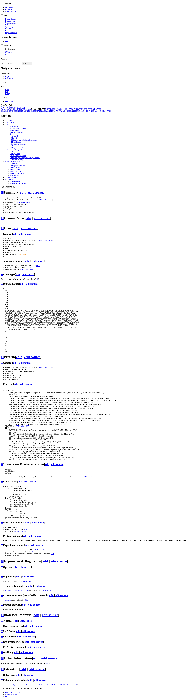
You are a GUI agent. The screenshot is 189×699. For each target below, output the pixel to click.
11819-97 (67, 109)
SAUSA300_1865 (45, 200)
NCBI (38, 266)
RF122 (71, 111)
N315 (15, 109)
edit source (36, 192)
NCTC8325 (21, 109)
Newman (28, 109)
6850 (72, 109)
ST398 (76, 111)
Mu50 (67, 111)
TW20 (91, 111)
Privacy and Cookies (12, 692)
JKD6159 (20, 111)
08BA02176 (60, 109)
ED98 (92, 109)
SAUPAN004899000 (23, 202)
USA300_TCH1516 (100, 111)
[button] (2, 15)
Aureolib (8, 600)
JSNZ (47, 109)
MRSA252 (38, 111)
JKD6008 (13, 111)
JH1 (5, 111)
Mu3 (63, 111)
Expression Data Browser (17, 591)
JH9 (8, 111)
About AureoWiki (11, 694)
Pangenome (5, 109)
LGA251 (27, 111)
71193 (76, 109)
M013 (32, 111)
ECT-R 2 (82, 109)
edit (23, 192)
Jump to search (19, 107)
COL (11, 109)
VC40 (109, 111)
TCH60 (86, 111)
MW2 (60, 111)
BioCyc (30, 268)
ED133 (87, 109)
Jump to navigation (7, 107)
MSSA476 (54, 111)
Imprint (7, 696)
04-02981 (52, 109)
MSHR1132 (46, 111)
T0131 (81, 111)
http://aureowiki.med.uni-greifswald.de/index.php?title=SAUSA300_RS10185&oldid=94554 (44, 685)
